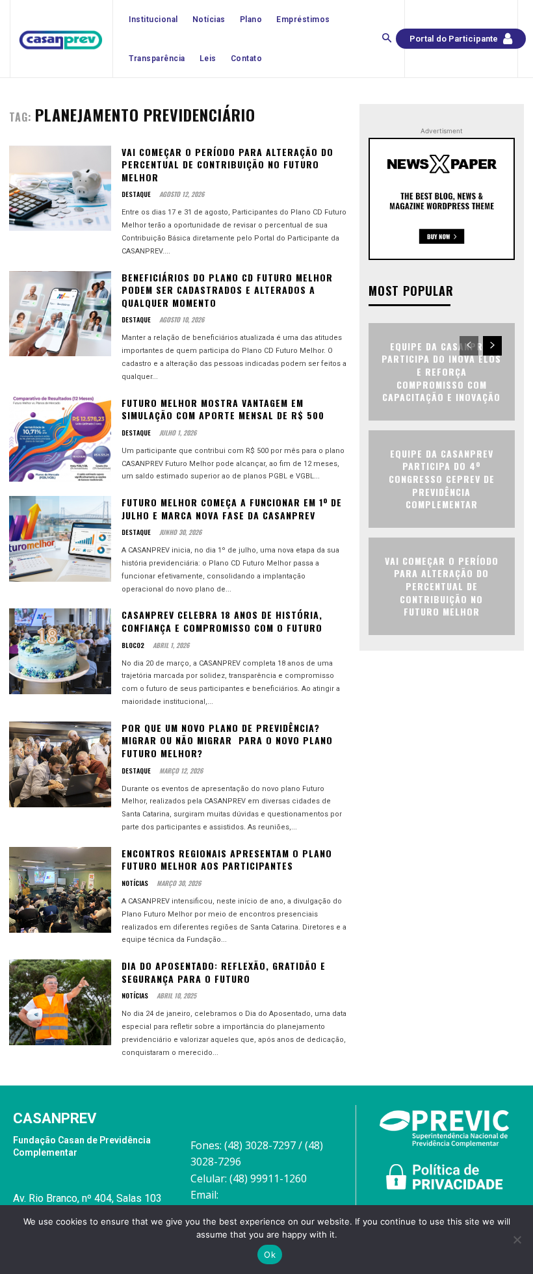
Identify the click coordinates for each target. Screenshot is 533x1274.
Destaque (136, 194)
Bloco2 (133, 645)
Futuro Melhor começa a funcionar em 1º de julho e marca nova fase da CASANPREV (232, 508)
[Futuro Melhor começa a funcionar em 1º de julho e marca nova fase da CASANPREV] (60, 539)
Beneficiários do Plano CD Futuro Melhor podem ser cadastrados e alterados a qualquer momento (227, 289)
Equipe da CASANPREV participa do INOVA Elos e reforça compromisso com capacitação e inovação (441, 371)
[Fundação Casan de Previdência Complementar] (60, 40)
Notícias (135, 883)
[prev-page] (469, 346)
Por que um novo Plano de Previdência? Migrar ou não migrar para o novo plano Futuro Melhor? (227, 740)
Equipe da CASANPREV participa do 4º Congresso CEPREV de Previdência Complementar (442, 479)
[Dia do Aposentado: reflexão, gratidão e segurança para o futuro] (60, 1002)
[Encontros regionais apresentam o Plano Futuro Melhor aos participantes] (60, 890)
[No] (516, 1239)
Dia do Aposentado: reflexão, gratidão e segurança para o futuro (224, 972)
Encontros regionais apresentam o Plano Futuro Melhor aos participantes (227, 859)
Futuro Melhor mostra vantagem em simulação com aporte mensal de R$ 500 (223, 409)
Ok (270, 1254)
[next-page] (492, 346)
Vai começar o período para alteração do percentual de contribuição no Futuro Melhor (227, 164)
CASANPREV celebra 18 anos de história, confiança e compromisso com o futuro (222, 621)
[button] (386, 39)
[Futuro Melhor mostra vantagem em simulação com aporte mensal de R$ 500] (60, 439)
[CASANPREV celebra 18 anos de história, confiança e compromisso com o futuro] (60, 651)
